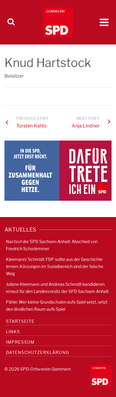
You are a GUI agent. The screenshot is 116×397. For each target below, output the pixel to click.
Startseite (20, 321)
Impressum (20, 342)
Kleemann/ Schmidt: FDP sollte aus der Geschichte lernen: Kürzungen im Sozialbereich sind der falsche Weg (54, 266)
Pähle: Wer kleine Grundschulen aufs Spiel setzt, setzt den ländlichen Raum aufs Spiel (56, 305)
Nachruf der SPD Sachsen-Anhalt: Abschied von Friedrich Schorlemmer (52, 245)
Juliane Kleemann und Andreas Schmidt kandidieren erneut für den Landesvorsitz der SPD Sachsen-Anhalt (57, 288)
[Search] (11, 22)
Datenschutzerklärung (37, 352)
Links (13, 331)
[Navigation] (104, 22)
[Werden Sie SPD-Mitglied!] (58, 170)
